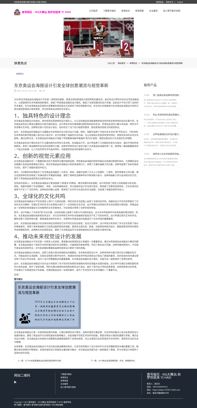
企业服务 (64, 384)
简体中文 (169, 2)
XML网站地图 (57, 405)
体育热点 (133, 63)
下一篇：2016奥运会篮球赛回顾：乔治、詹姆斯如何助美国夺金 (114, 360)
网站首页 (121, 63)
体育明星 (64, 380)
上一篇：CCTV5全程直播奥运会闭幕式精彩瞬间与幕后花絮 (41, 360)
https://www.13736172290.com (166, 390)
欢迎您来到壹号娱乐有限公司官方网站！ (31, 2)
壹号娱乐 (27, 405)
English (180, 2)
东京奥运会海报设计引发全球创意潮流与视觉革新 (162, 63)
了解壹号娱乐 (66, 374)
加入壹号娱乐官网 (68, 387)
